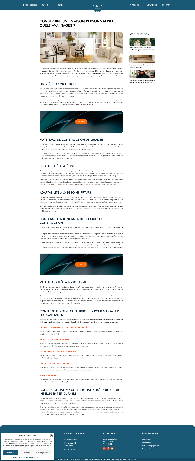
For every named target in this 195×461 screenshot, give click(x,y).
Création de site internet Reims (121, 459)
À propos (134, 5)
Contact (166, 5)
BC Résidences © (63, 459)
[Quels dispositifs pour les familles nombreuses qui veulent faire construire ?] (141, 41)
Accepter (10, 453)
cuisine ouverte (71, 100)
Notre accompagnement (150, 446)
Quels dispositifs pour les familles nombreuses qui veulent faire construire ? (142, 50)
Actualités (152, 5)
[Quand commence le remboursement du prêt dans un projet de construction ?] (141, 73)
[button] (51, 436)
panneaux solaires (66, 176)
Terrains (62, 5)
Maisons (46, 5)
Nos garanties (147, 449)
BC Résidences (30, 5)
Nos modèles (146, 439)
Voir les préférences (43, 453)
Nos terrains (146, 443)
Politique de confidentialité (33, 457)
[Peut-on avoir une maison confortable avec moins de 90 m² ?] (141, 58)
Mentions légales (74, 459)
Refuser (27, 453)
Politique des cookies (19, 457)
